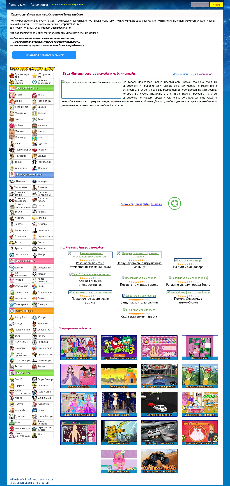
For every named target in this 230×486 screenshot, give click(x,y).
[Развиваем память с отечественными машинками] (90, 256)
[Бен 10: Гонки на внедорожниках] (90, 274)
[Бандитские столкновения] (139, 295)
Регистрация (17, 4)
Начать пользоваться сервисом (44, 55)
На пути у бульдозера (188, 267)
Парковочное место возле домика (90, 300)
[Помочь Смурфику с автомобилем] (188, 292)
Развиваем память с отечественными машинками (90, 265)
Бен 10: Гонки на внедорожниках (90, 283)
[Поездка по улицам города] (139, 278)
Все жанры (156, 204)
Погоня (138, 204)
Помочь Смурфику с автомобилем (188, 300)
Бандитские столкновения (139, 302)
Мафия (146, 204)
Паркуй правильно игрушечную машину (139, 265)
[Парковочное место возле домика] (90, 292)
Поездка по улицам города (139, 285)
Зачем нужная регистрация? (67, 4)
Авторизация (39, 4)
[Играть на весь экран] (107, 209)
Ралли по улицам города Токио (188, 285)
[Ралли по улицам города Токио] (188, 278)
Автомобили (127, 204)
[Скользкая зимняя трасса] (139, 310)
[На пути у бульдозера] (188, 260)
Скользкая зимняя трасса (139, 316)
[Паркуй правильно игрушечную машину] (139, 256)
